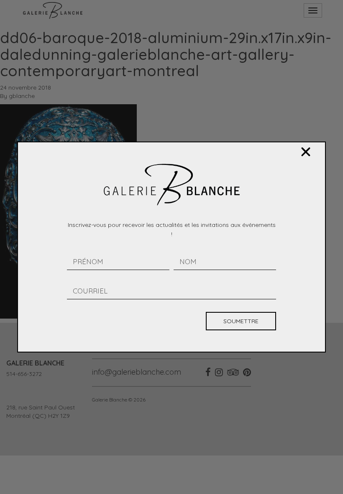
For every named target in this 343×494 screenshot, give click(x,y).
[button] (305, 152)
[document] (171, 247)
